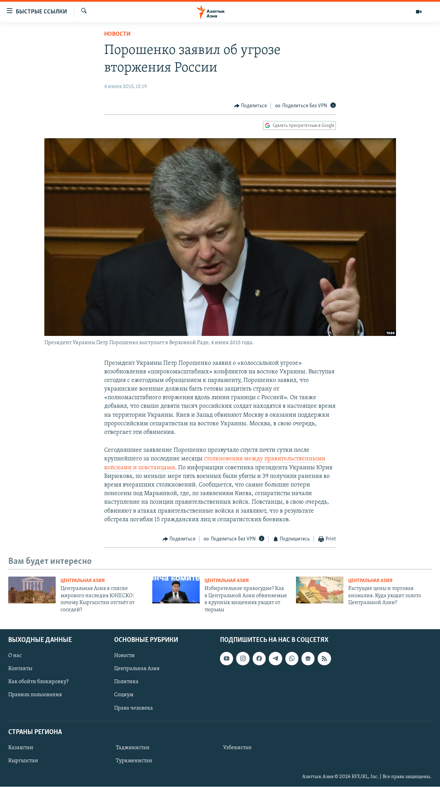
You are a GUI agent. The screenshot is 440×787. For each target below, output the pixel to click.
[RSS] (324, 658)
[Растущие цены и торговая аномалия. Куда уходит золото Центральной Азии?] (319, 590)
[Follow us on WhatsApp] (291, 658)
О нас (15, 655)
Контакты (20, 668)
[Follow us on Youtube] (226, 658)
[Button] (250, 105)
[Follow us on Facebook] (259, 658)
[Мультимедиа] (418, 12)
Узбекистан (237, 748)
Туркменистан (134, 761)
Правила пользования (35, 695)
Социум (123, 695)
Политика (126, 682)
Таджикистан (133, 748)
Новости (117, 34)
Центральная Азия (82, 580)
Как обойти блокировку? (38, 682)
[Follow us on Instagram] (242, 658)
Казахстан (20, 748)
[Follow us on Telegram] (275, 658)
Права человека (133, 708)
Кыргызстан (23, 761)
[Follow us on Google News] (308, 658)
